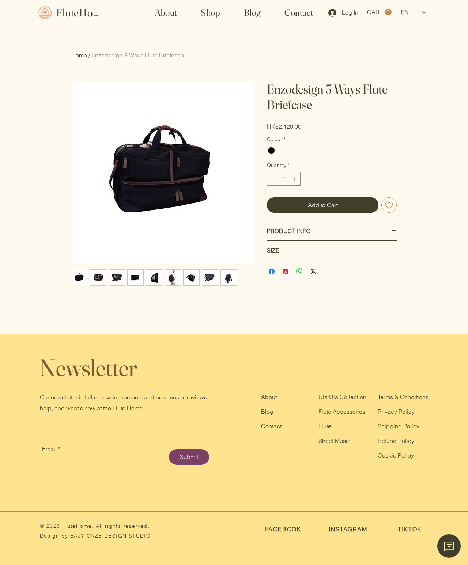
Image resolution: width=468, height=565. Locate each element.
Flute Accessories (341, 411)
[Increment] (294, 178)
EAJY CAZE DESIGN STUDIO (109, 535)
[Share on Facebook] (271, 271)
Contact (271, 426)
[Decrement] (272, 178)
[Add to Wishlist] (389, 205)
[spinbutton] (283, 178)
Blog (267, 411)
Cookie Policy (396, 455)
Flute (324, 426)
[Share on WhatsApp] (299, 271)
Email (49, 449)
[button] (210, 12)
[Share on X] (313, 271)
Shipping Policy (398, 426)
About (269, 397)
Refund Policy (396, 440)
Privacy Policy (396, 411)
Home (79, 55)
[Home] (45, 12)
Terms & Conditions (403, 397)
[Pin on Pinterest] (285, 271)
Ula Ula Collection (342, 397)
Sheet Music (334, 440)
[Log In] (330, 13)
